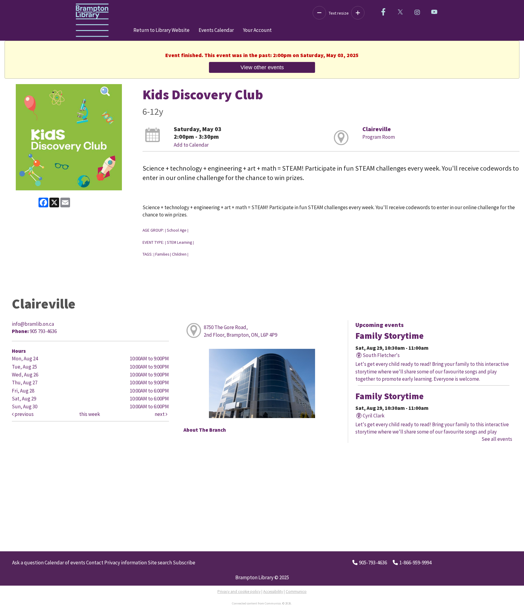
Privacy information (125, 562)
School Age (176, 230)
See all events (497, 439)
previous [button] (24, 414)
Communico (296, 591)
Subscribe (184, 562)
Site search (160, 562)
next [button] (160, 414)
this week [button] (89, 414)
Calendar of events (65, 562)
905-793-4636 (373, 562)
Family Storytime (389, 335)
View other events (262, 67)
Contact (94, 562)
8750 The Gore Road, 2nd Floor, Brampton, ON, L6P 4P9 (240, 331)
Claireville (376, 129)
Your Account (257, 30)
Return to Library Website (161, 30)
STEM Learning (179, 242)
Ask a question (28, 562)
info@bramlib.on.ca (33, 324)
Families (162, 254)
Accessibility (273, 591)
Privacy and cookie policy (238, 591)
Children (179, 254)
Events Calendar (216, 30)
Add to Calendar (191, 144)
